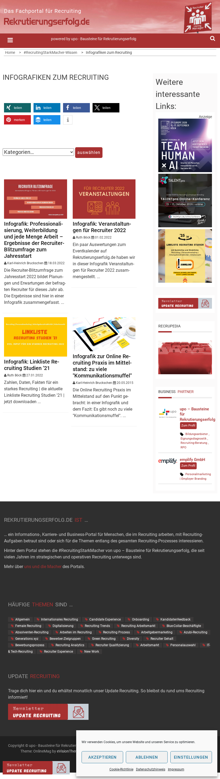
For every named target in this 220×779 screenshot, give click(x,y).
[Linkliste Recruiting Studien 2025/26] (185, 281)
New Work (91, 651)
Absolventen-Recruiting (32, 632)
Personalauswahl (183, 645)
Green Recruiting (104, 639)
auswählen (88, 152)
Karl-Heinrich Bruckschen (25, 263)
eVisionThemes (69, 751)
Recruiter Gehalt (162, 639)
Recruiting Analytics (70, 645)
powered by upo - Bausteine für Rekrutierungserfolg (93, 39)
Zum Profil (188, 425)
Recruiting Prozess (116, 632)
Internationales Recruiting (59, 619)
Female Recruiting (28, 626)
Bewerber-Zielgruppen (65, 639)
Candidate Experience (105, 619)
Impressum (176, 769)
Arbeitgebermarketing (157, 632)
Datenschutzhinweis (150, 769)
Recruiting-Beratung (194, 443)
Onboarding (140, 619)
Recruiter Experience (58, 651)
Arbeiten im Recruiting (76, 632)
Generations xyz (26, 639)
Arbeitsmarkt (149, 645)
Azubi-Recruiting (195, 632)
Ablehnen (146, 757)
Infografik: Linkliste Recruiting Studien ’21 (31, 364)
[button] (17, 107)
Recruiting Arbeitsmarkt (138, 626)
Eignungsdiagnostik (194, 438)
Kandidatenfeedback (175, 619)
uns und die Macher (42, 566)
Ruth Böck (83, 237)
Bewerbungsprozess (29, 645)
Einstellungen (191, 757)
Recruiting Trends (97, 626)
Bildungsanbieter (196, 434)
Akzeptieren (102, 757)
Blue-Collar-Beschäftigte (184, 626)
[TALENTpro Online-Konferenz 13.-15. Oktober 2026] (185, 226)
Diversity (133, 639)
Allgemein (22, 619)
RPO (183, 447)
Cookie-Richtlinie (121, 769)
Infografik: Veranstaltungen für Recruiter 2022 (102, 227)
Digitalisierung (63, 626)
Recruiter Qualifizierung (112, 645)
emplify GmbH (192, 459)
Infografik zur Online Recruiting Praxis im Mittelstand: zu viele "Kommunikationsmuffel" (102, 366)
